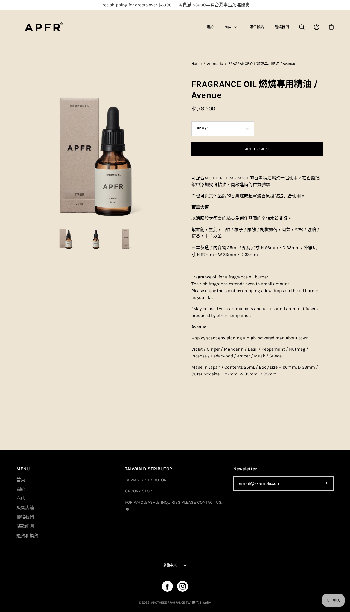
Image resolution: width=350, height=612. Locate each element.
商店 (228, 27)
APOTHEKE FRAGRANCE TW (171, 602)
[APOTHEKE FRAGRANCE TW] (50, 27)
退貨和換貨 (27, 535)
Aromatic (215, 63)
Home (196, 63)
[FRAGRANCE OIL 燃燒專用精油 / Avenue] (65, 235)
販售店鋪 (25, 507)
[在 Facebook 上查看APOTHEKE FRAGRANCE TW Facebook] (167, 586)
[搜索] (302, 27)
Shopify (205, 602)
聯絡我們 (282, 27)
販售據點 (257, 27)
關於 (210, 27)
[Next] (175, 140)
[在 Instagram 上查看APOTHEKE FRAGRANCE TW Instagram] (182, 586)
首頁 (20, 479)
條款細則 (25, 526)
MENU (23, 468)
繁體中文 (170, 565)
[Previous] (16, 140)
